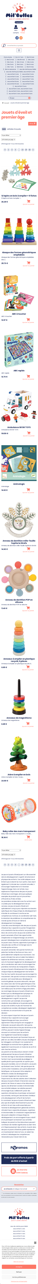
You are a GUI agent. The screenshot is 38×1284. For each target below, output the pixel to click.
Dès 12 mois (10, 60)
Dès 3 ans (10, 62)
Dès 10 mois (30, 57)
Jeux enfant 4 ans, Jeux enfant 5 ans (20, 94)
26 (29, 150)
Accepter (19, 1267)
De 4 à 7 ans (19, 57)
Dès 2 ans (31, 60)
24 (22, 150)
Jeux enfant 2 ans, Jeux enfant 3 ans (20, 89)
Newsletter (19, 1185)
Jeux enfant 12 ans (20, 86)
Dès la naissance (10, 69)
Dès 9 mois (30, 67)
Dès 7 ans (10, 67)
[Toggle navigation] (19, 50)
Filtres (31, 124)
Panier (23, 31)
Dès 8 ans (20, 67)
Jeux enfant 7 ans (28, 79)
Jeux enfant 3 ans (28, 74)
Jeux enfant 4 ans (13, 77)
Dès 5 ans (10, 64)
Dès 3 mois (20, 62)
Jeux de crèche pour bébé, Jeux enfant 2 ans (20, 72)
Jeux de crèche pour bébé (27, 69)
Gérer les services (18, 1261)
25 (26, 150)
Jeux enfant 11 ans (28, 84)
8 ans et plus (8, 57)
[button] (35, 1243)
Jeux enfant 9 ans (28, 81)
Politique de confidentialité (19, 1281)
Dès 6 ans (20, 64)
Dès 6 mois (30, 64)
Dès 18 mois (21, 60)
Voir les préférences (19, 1277)
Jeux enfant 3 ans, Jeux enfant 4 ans (20, 91)
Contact (19, 22)
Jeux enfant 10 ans (13, 84)
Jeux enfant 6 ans (13, 79)
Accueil (6, 103)
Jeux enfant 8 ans (13, 81)
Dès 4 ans (30, 62)
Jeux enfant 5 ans (28, 77)
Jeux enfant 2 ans (13, 74)
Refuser (19, 1272)
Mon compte (16, 31)
